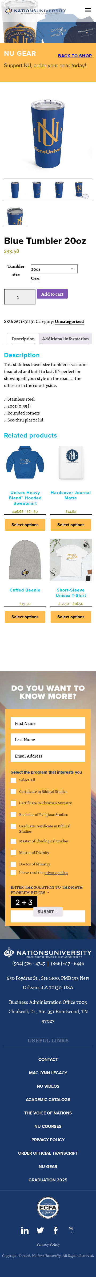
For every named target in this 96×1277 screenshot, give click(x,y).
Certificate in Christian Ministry (45, 803)
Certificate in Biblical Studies (43, 791)
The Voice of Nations (48, 1113)
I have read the (43, 872)
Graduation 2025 (48, 1180)
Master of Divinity (34, 852)
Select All (27, 780)
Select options (25, 525)
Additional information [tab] (65, 338)
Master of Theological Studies (44, 841)
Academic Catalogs (48, 1099)
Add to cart (52, 293)
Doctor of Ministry (34, 864)
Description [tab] (23, 338)
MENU (88, 10)
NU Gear (48, 1166)
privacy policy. (56, 872)
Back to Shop (75, 56)
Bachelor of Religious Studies (43, 814)
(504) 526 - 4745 (28, 963)
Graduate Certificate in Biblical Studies (44, 828)
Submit (46, 911)
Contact (48, 1059)
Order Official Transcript (48, 1153)
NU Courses (48, 1126)
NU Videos (48, 1086)
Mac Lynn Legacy (48, 1073)
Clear (35, 278)
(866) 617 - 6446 (67, 963)
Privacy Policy (48, 1140)
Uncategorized (69, 321)
